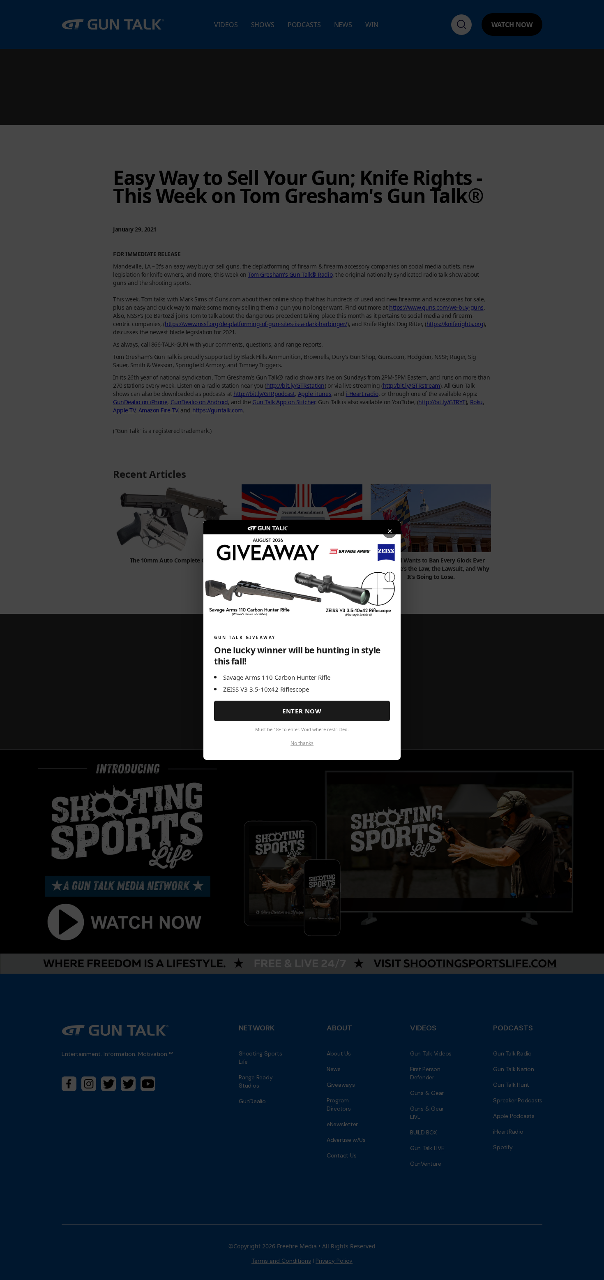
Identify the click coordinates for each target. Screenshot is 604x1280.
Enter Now (301, 711)
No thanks (302, 743)
